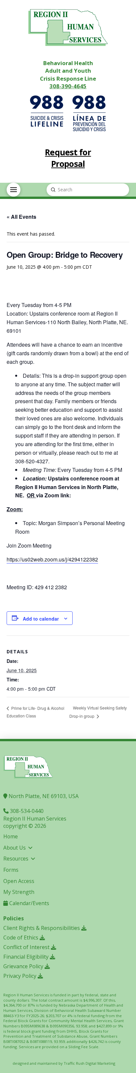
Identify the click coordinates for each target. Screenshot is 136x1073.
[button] (13, 190)
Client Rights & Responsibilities (42, 928)
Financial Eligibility (26, 956)
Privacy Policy (20, 975)
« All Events (21, 216)
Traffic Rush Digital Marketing (89, 1063)
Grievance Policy (24, 966)
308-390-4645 (68, 86)
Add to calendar (41, 618)
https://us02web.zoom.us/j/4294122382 (52, 559)
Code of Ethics (21, 937)
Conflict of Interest (27, 947)
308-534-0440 (26, 811)
